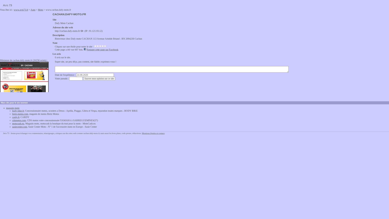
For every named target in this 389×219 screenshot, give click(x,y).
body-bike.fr (18, 110)
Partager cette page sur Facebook (102, 49)
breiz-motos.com (20, 114)
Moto (40, 10)
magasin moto (12, 108)
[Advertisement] (25, 34)
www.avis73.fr (21, 10)
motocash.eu (18, 123)
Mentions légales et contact (153, 133)
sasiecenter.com (19, 126)
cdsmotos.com (19, 120)
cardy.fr (15, 117)
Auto (33, 10)
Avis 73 (7, 5)
